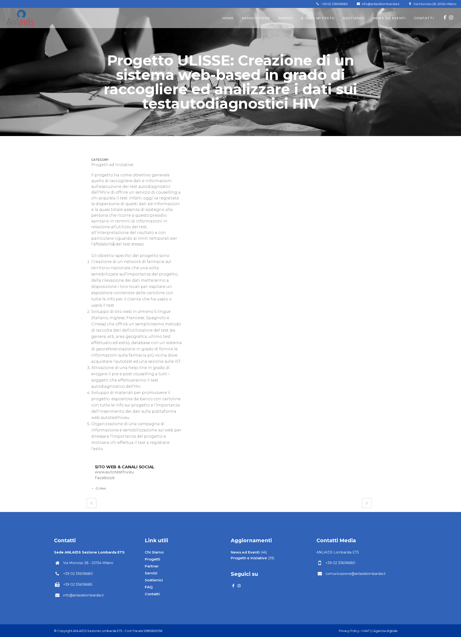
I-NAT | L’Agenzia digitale (380, 631)
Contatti (152, 594)
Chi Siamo (154, 552)
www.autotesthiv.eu (114, 472)
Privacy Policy (349, 631)
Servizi (151, 573)
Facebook (105, 478)
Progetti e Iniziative (249, 558)
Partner (152, 566)
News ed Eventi (245, 552)
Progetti (152, 559)
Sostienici (154, 580)
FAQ (149, 587)
